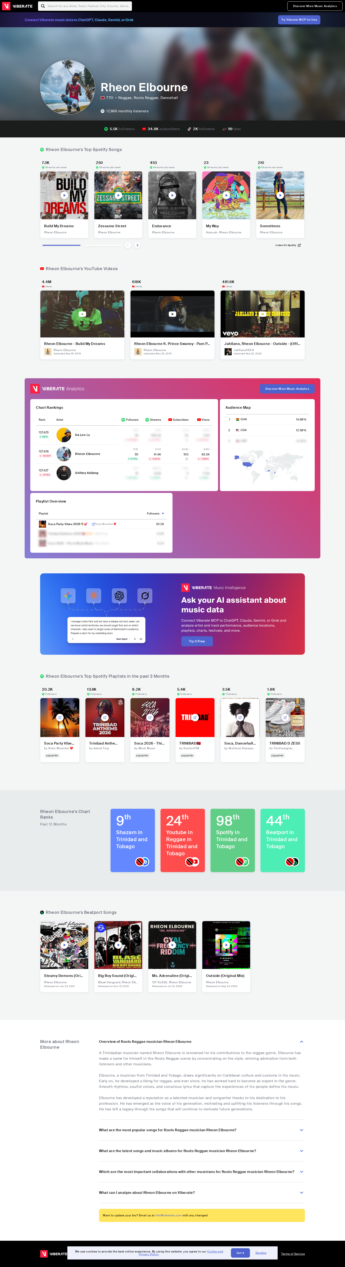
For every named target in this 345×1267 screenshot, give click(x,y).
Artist (59, 420)
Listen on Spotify (286, 245)
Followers (132, 420)
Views (206, 420)
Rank (42, 420)
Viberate (17, 6)
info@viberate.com (168, 1215)
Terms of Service (293, 1254)
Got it (240, 1253)
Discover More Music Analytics (315, 6)
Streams (155, 420)
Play (64, 195)
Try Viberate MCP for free (299, 20)
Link (93, 524)
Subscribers (180, 420)
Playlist (43, 513)
